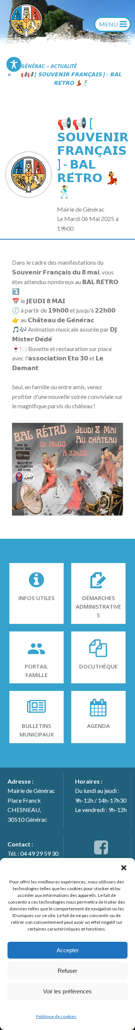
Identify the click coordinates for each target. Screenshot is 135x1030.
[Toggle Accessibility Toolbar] (14, 64)
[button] (124, 867)
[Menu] (112, 24)
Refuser (67, 971)
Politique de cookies (56, 1016)
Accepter (68, 950)
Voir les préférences (67, 991)
